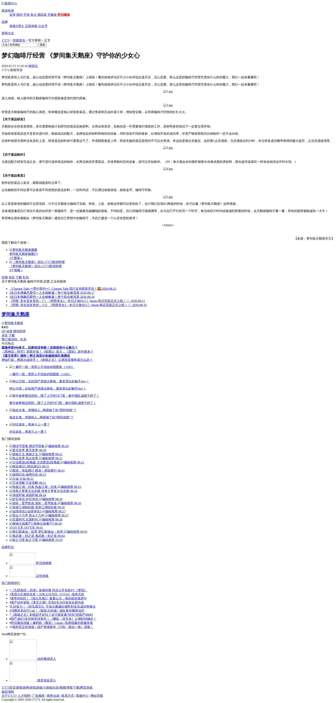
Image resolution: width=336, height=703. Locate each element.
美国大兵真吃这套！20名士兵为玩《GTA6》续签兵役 (47, 594)
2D (3, 331)
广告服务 (38, 695)
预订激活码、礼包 (14, 339)
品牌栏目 (8, 547)
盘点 (33, 14)
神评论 (33, 66)
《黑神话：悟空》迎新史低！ (22, 351)
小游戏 (47, 687)
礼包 (26, 277)
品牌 (5, 22)
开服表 (52, 14)
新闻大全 (8, 33)
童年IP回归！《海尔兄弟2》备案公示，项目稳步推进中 (49, 598)
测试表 (42, 14)
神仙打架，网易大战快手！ (20, 359)
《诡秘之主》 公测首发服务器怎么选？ (66, 359)
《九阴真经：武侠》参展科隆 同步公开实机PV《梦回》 (49, 590)
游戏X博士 (16, 26)
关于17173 (9, 695)
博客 (69, 687)
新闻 (19, 687)
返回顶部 (8, 691)
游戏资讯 (19, 40)
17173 (5, 40)
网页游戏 (86, 687)
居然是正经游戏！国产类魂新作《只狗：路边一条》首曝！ (52, 627)
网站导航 (97, 695)
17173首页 (9, 687)
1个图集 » (16, 258)
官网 (5, 277)
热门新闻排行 (11, 583)
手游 (26, 14)
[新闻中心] (9, 3)
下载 (19, 277)
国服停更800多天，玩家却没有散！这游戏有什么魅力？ (40, 347)
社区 (56, 687)
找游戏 (37, 687)
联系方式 (67, 695)
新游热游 (8, 10)
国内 (19, 14)
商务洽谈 (53, 695)
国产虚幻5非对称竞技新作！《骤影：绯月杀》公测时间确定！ (53, 618)
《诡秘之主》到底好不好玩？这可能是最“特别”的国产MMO (52, 614)
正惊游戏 (31, 26)
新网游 (27, 687)
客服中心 (82, 695)
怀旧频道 (64, 14)
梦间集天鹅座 (16, 314)
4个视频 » (16, 270)
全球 (12, 14)
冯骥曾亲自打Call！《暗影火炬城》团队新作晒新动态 (47, 610)
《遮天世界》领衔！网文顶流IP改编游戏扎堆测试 (36, 355)
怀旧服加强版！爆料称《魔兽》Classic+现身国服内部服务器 (52, 623)
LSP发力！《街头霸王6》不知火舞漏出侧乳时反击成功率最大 (53, 606)
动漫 (9, 331)
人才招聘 (24, 695)
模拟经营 (19, 331)
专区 (12, 277)
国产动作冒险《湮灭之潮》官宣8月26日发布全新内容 (47, 602)
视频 (63, 687)
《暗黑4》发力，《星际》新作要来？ (67, 351)
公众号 (42, 26)
